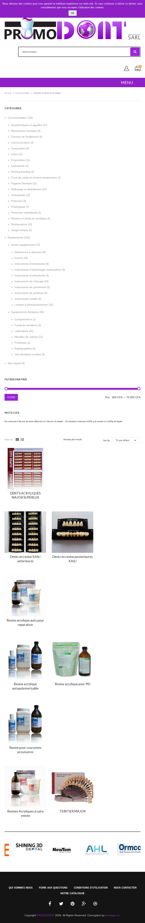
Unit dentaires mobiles (28, 354)
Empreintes (18, 160)
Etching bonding (20, 171)
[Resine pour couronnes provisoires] (25, 723)
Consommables (22, 93)
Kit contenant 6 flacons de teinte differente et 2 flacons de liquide (34, 421)
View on (9, 439)
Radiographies (23, 348)
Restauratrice (19, 224)
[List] (22, 440)
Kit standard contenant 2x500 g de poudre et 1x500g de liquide (93, 421)
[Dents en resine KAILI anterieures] (25, 532)
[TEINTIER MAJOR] (72, 786)
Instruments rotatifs (26, 298)
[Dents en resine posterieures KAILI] (72, 532)
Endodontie (18, 165)
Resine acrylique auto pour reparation (25, 622)
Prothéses (21, 342)
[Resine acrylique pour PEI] (72, 659)
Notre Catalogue (72, 893)
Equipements (15, 237)
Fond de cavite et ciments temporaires (34, 177)
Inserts (19, 257)
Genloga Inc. (113, 915)
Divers (15, 154)
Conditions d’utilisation (91, 887)
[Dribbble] (95, 904)
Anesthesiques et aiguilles (26, 125)
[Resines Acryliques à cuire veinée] (25, 786)
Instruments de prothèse (29, 292)
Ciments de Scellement (25, 136)
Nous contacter (125, 887)
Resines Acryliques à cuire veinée (25, 813)
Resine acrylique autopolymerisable (25, 686)
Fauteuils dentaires (26, 325)
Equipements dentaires (25, 312)
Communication (20, 142)
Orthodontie (18, 195)
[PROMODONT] (72, 26)
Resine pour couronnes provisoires (25, 750)
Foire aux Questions (53, 887)
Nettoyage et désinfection (26, 189)
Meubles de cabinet (26, 336)
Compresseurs (23, 319)
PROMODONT (45, 915)
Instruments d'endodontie (30, 263)
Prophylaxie (18, 206)
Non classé (14, 363)
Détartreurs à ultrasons (28, 252)
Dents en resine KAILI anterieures (25, 559)
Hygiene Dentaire (21, 183)
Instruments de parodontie (30, 287)
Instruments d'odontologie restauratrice (38, 269)
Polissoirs (16, 200)
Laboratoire (21, 331)
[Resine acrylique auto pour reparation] (25, 595)
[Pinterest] (72, 904)
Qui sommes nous (21, 887)
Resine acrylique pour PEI (72, 684)
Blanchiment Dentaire (24, 130)
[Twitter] (61, 904)
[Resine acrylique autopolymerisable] (25, 659)
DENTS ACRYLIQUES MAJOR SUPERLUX (25, 495)
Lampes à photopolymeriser (31, 304)
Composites (18, 148)
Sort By (106, 440)
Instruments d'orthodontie (30, 275)
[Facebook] (50, 904)
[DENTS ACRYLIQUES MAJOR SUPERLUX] (25, 468)
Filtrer (11, 397)
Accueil (8, 93)
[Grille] (17, 440)
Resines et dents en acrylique (28, 218)
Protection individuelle (24, 212)
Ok (72, 13)
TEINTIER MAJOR (72, 811)
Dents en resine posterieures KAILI (72, 559)
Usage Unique (19, 230)
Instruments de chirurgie (29, 281)
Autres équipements (23, 244)
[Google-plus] (84, 904)
